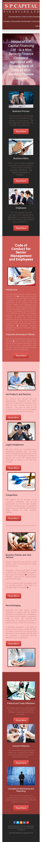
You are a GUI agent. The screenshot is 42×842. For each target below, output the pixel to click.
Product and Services (26, 826)
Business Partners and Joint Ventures (21, 828)
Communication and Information (21, 21)
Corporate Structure (15, 17)
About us (16, 826)
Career (37, 26)
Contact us (21, 830)
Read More (21, 131)
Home (10, 826)
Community (35, 21)
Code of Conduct (27, 17)
